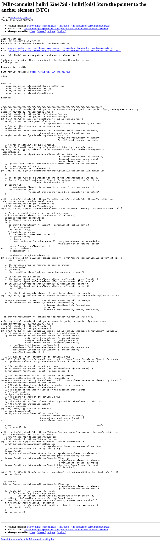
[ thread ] (41, 31)
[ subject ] (51, 31)
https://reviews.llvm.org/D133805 (50, 72)
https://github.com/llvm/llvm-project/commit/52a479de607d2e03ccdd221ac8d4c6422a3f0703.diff (65, 50)
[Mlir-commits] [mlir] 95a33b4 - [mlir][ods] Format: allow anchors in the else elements (65, 28)
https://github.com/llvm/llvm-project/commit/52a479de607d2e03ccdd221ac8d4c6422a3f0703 (60, 48)
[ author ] (61, 31)
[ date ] (32, 31)
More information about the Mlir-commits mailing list (27, 539)
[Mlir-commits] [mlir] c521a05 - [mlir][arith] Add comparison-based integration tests (68, 25)
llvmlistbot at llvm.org (21, 17)
